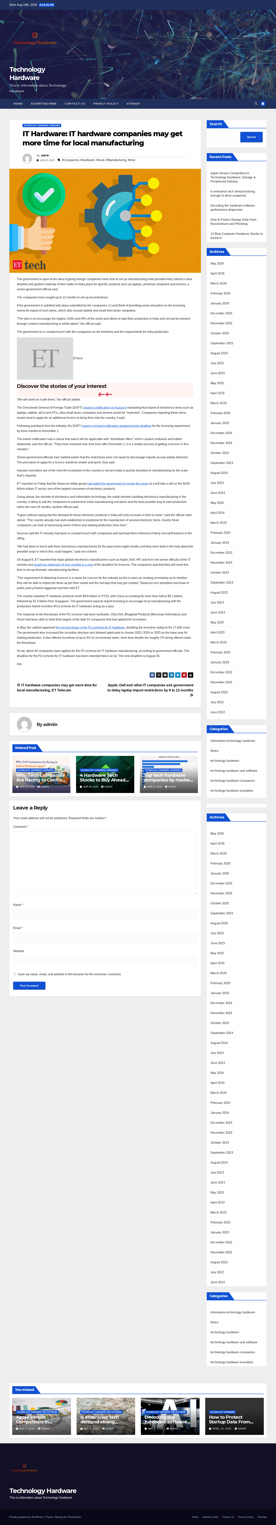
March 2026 (218, 283)
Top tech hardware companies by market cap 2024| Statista (168, 779)
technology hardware (224, 760)
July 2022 (217, 702)
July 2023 (217, 602)
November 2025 (221, 323)
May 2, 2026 (92, 1428)
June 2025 (217, 373)
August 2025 (219, 353)
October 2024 (219, 453)
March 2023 (218, 642)
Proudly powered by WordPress (26, 1517)
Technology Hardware (42, 1491)
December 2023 (221, 552)
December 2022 (221, 672)
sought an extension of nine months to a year (63, 564)
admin (45, 155)
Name (18, 904)
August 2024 (219, 472)
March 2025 (218, 403)
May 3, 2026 (27, 1428)
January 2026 (219, 303)
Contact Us (75, 103)
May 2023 (217, 622)
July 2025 (217, 363)
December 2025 (221, 313)
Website (18, 951)
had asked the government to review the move (117, 483)
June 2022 (217, 712)
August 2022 (219, 692)
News (214, 750)
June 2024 (217, 492)
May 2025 (217, 383)
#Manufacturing (116, 160)
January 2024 (219, 542)
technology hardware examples (231, 790)
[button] (256, 103)
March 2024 (218, 522)
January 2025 (219, 423)
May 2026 (217, 263)
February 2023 (220, 652)
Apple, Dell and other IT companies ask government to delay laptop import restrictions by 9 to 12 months (150, 687)
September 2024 (221, 462)
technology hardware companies (42, 125)
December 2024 (221, 433)
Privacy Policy (105, 103)
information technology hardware (232, 740)
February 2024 (220, 532)
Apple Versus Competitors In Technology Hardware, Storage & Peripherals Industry (233, 177)
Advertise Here (43, 103)
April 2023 (217, 632)
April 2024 (217, 512)
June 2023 (217, 612)
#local (100, 160)
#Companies (70, 160)
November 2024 (221, 443)
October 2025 (219, 333)
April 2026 (217, 273)
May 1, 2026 (156, 1428)
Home (18, 103)
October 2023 (219, 572)
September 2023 (221, 582)
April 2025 (217, 393)
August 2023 (219, 592)
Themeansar (74, 1517)
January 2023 (219, 662)
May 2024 (217, 502)
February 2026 (220, 293)
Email (18, 928)
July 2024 (217, 482)
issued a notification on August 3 (104, 407)
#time (131, 160)
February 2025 (220, 413)
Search (216, 124)
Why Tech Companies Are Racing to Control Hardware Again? (40, 779)
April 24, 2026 (222, 1428)
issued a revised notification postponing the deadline (117, 425)
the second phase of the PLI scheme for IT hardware (90, 627)
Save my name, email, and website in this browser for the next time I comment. (69, 974)
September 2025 (221, 343)
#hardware (87, 160)
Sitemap (133, 103)
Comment (20, 826)
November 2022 (221, 682)
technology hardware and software (233, 770)
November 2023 (221, 562)
